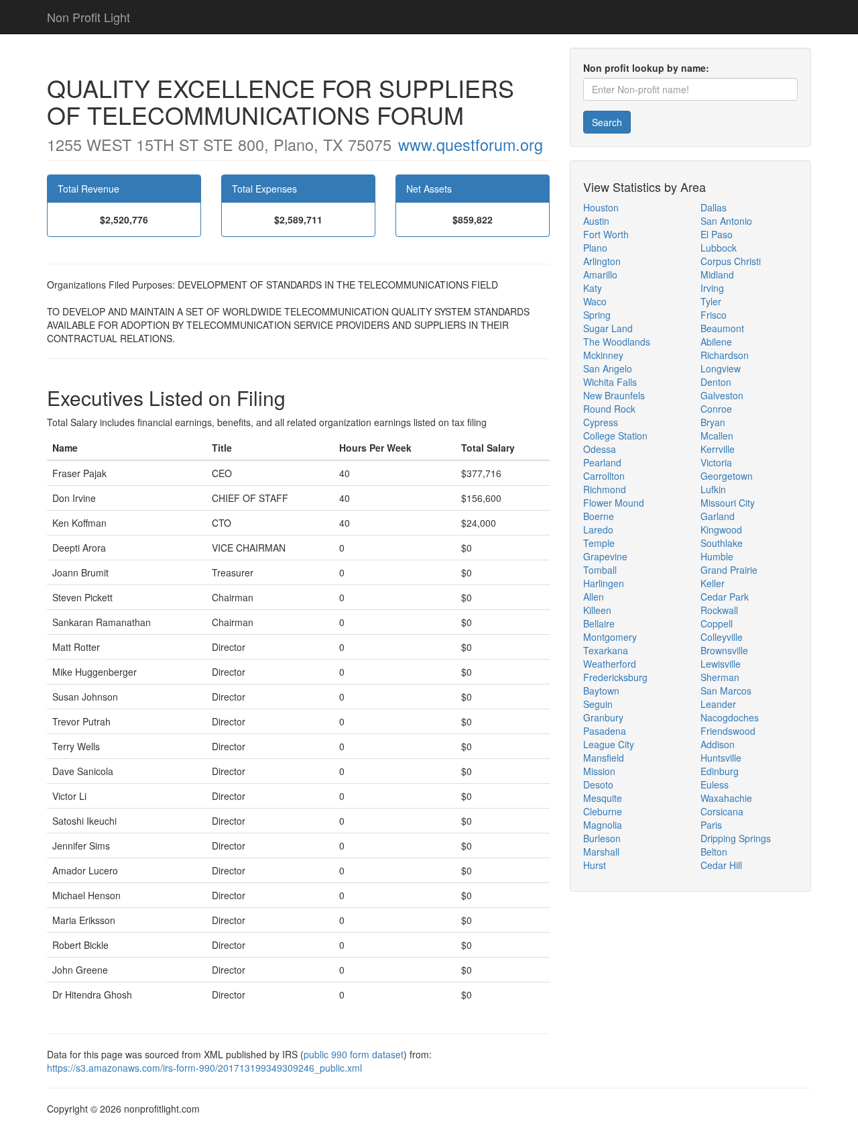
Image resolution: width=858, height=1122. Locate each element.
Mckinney (603, 355)
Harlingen (603, 583)
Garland (717, 516)
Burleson (602, 838)
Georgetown (726, 475)
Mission (599, 771)
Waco (595, 301)
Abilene (716, 341)
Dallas (713, 207)
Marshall (601, 851)
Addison (717, 744)
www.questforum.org (470, 144)
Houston (601, 207)
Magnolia (602, 824)
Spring (597, 314)
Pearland (602, 462)
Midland (717, 274)
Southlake (721, 543)
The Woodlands (616, 341)
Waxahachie (726, 798)
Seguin (598, 704)
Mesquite (602, 798)
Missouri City (727, 502)
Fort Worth (606, 234)
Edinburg (719, 771)
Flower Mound (613, 502)
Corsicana (721, 811)
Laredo (598, 529)
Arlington (602, 261)
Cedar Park (724, 596)
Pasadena (604, 730)
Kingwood (721, 529)
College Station (615, 435)
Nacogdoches (729, 717)
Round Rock (609, 408)
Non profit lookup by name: (646, 67)
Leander (718, 704)
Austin (596, 220)
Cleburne (602, 811)
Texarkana (605, 650)
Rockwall (719, 610)
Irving (712, 288)
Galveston (721, 395)
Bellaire (599, 623)
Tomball (600, 569)
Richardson (724, 355)
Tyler (710, 301)
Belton (713, 851)
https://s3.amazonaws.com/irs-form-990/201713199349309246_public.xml (204, 1067)
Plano (595, 247)
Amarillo (600, 274)
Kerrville (717, 449)
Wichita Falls (610, 382)
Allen (593, 596)
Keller (712, 583)
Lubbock (718, 247)
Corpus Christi (730, 261)
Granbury (603, 717)
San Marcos (725, 690)
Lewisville (720, 663)
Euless (714, 784)
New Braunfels (614, 395)
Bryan (712, 422)
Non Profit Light (88, 17)
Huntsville (720, 757)
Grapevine (605, 556)
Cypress (600, 422)
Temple (599, 543)
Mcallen (716, 435)
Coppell (716, 623)
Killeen (597, 610)
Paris (711, 824)
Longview (720, 368)
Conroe (716, 408)
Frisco (713, 314)
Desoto (598, 784)
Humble (716, 556)
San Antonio (726, 220)
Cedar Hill (721, 865)
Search (607, 122)
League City (608, 744)
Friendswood (727, 730)
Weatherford (609, 663)
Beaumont (722, 328)
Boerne (598, 516)
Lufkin (713, 489)
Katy (592, 288)
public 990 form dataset (354, 1054)
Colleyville (721, 637)
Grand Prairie (728, 569)
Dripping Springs (735, 838)
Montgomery (610, 637)
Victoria (716, 462)
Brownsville (724, 650)
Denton (715, 382)
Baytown (601, 690)
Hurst (594, 865)
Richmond (604, 489)
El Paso (716, 234)
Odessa (599, 449)
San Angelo (607, 368)
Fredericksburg (615, 677)
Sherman (719, 677)
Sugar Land (608, 328)
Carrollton (604, 475)
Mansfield (603, 757)
